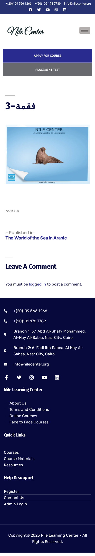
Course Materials (19, 458)
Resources (13, 465)
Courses (11, 452)
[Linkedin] (64, 9)
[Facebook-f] (6, 377)
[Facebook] (30, 9)
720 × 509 (12, 211)
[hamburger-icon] (84, 30)
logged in (37, 284)
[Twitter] (39, 9)
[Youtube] (47, 9)
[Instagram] (56, 9)
